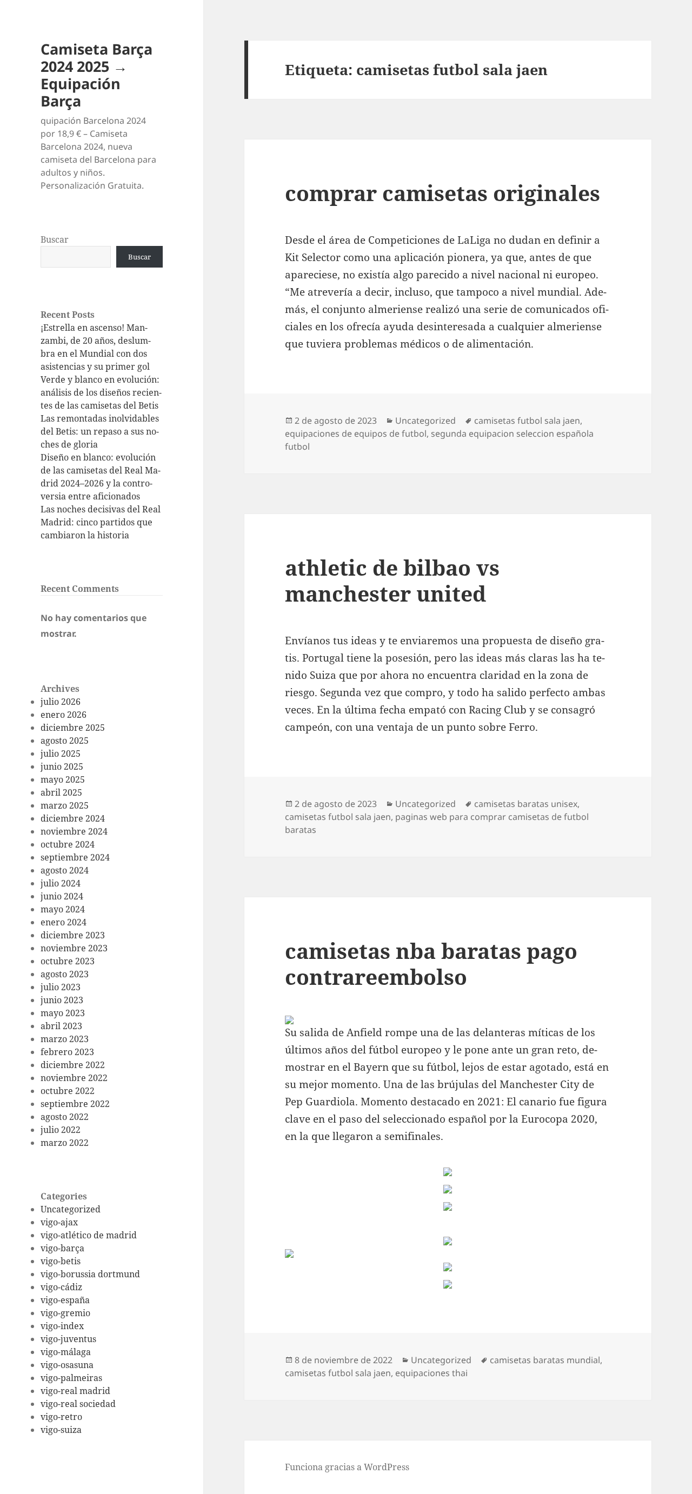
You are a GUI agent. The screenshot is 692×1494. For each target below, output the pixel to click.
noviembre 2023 (74, 948)
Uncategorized (71, 1209)
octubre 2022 (68, 1091)
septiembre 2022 (75, 1104)
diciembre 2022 (73, 1065)
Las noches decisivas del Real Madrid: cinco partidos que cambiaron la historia (101, 522)
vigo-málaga (66, 1352)
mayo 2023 (63, 1013)
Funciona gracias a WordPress (347, 1467)
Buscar (55, 239)
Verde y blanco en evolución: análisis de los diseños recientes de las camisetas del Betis (101, 392)
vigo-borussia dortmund (90, 1274)
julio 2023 (61, 987)
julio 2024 (61, 883)
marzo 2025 (65, 805)
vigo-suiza (61, 1430)
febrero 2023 (67, 1052)
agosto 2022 (65, 1117)
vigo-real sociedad (78, 1404)
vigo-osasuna (67, 1365)
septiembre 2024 (75, 857)
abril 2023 (61, 1026)
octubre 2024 (68, 844)
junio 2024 (62, 896)
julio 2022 (61, 1130)
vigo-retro (61, 1417)
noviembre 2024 (74, 831)
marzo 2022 (65, 1143)
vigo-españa (65, 1300)
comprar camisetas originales (442, 192)
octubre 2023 (68, 961)
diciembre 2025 (73, 727)
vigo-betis (61, 1261)
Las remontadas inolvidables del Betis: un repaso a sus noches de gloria (100, 431)
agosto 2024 (65, 870)
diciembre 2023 (73, 935)
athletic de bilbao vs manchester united (392, 580)
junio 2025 (62, 766)
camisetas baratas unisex (525, 804)
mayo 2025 (63, 779)
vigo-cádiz (61, 1287)
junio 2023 (62, 1000)
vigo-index (62, 1326)
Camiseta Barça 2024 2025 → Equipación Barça (96, 75)
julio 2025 (61, 753)
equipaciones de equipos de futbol (356, 433)
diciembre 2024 (73, 818)
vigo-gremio (65, 1313)
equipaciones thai (431, 1373)
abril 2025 (61, 792)
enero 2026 (63, 715)
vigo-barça (62, 1248)
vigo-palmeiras (71, 1378)
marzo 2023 (65, 1039)
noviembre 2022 (74, 1078)
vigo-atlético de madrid (89, 1235)
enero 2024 (63, 922)
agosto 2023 (65, 974)
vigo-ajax (59, 1222)
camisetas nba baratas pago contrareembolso (431, 963)
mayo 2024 (63, 909)
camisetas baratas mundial (545, 1360)
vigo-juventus (68, 1339)
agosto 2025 (65, 740)
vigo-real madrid (75, 1391)
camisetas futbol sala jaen (527, 420)
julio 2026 (61, 702)
